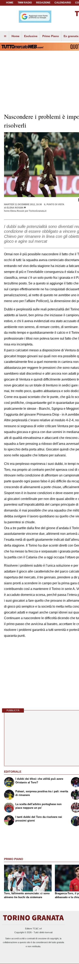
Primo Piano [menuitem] (50, 36)
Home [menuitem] (15, 36)
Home (9, 2)
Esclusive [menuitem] (30, 36)
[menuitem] (5, 36)
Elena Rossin (15, 207)
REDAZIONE (43, 2)
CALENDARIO (62, 2)
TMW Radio (25, 2)
